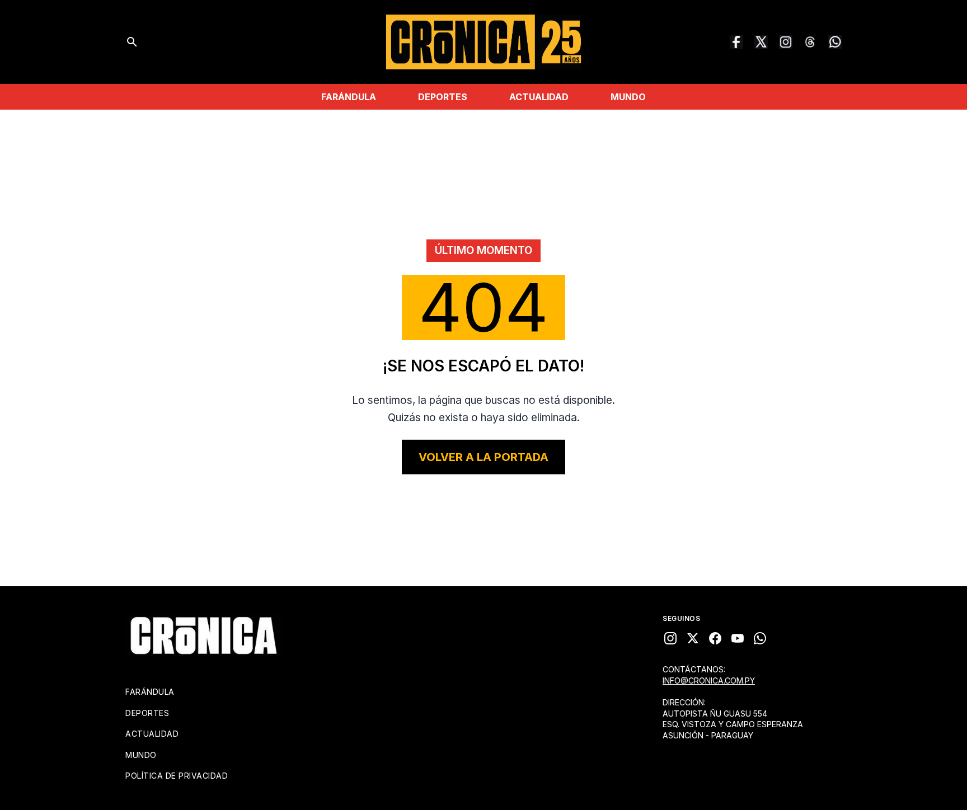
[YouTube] (737, 638)
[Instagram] (785, 42)
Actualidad (539, 96)
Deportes (442, 96)
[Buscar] (132, 42)
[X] (693, 638)
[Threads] (810, 42)
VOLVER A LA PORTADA (483, 457)
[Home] (203, 635)
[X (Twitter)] (761, 42)
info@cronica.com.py (709, 680)
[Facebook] (736, 42)
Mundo (628, 96)
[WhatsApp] (835, 42)
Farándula (348, 96)
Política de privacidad (176, 775)
